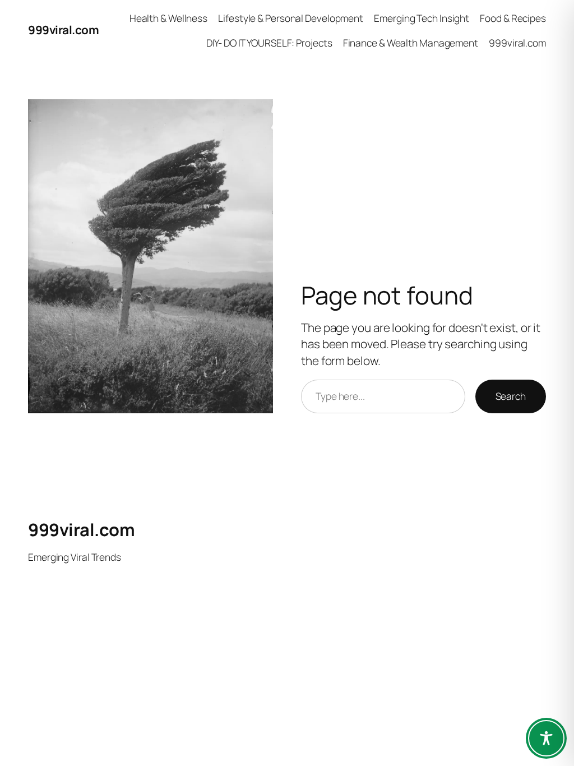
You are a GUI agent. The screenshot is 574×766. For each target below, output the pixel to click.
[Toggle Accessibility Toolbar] (546, 738)
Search (511, 396)
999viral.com (63, 30)
